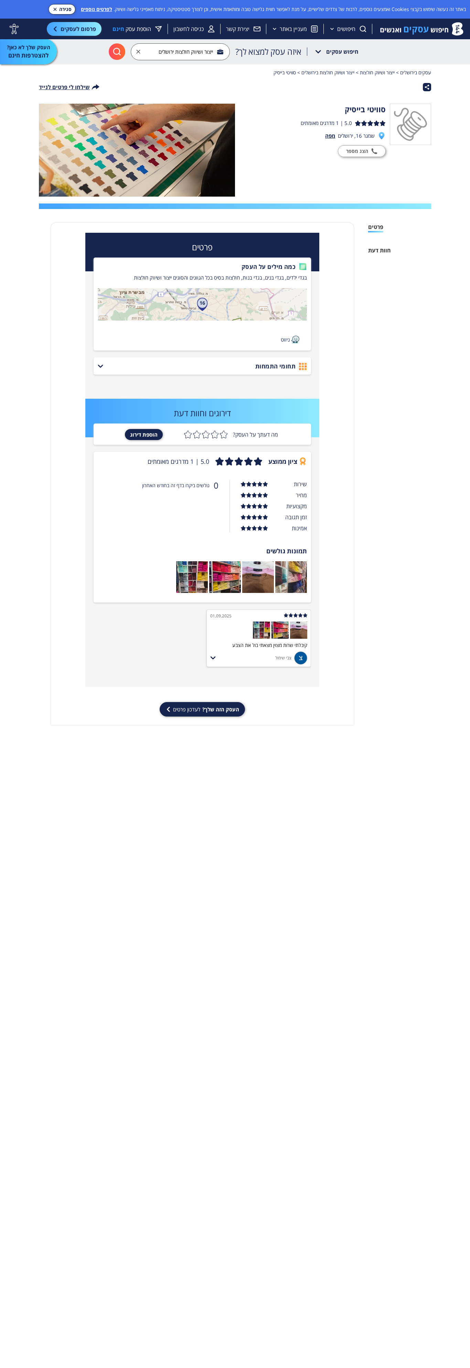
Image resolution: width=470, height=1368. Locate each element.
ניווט (285, 339)
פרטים (375, 227)
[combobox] (180, 51)
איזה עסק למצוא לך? (268, 51)
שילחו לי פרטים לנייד (64, 87)
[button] (202, 266)
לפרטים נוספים (96, 9)
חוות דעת (379, 250)
